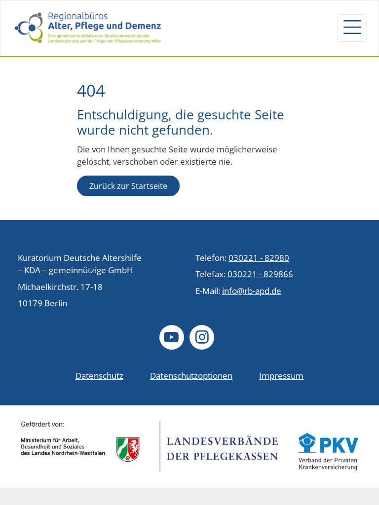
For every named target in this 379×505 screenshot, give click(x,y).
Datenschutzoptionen (191, 375)
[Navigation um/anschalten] (352, 28)
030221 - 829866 (260, 274)
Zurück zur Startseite (128, 185)
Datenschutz (99, 375)
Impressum (281, 375)
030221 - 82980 (258, 257)
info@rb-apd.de (251, 290)
